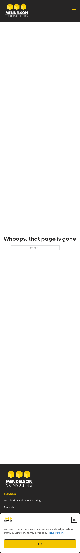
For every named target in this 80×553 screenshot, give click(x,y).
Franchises (10, 507)
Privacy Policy (56, 532)
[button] (74, 520)
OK (40, 544)
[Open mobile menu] (74, 10)
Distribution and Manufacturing (22, 500)
